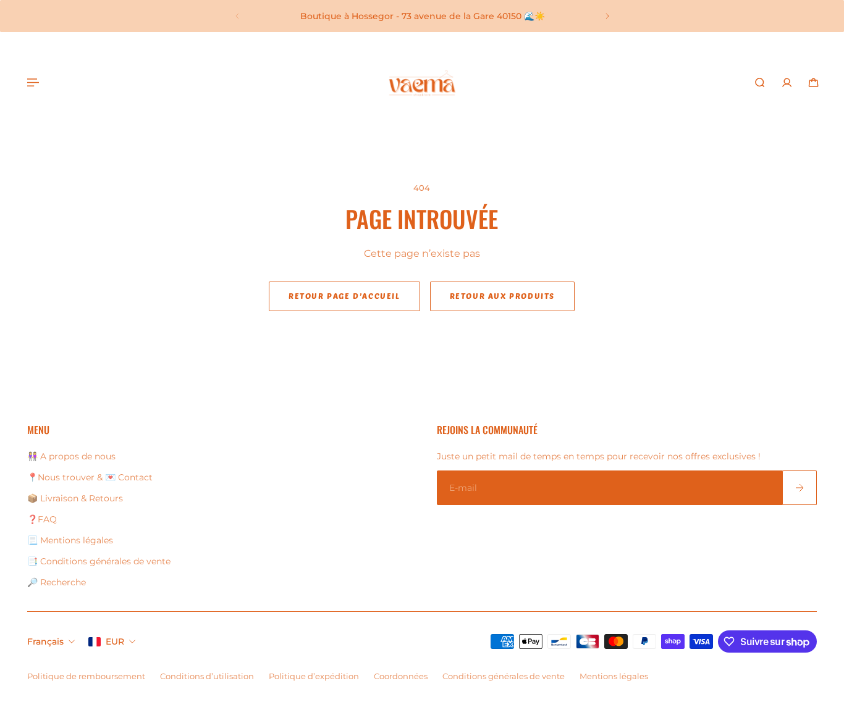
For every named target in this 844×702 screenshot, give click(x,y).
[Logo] (422, 82)
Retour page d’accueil (344, 296)
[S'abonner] (799, 487)
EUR (115, 641)
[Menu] (32, 82)
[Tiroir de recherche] (759, 82)
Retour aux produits (502, 296)
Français (45, 641)
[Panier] (813, 82)
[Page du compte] (787, 82)
